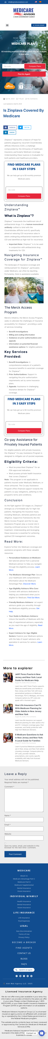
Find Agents (24, 947)
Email (7, 825)
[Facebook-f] (17, 976)
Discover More (29, 584)
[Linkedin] (28, 976)
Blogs (24, 958)
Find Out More (33, 597)
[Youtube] (31, 976)
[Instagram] (24, 976)
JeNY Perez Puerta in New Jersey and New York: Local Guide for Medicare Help (28, 677)
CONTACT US (24, 953)
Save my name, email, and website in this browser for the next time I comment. (21, 846)
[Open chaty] (42, 1033)
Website (7, 834)
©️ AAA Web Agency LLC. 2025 (17, 983)
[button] (7, 25)
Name (7, 815)
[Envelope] (20, 976)
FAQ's (24, 964)
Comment (9, 787)
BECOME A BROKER (24, 942)
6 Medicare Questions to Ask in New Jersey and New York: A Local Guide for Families (29, 737)
